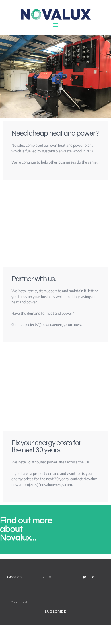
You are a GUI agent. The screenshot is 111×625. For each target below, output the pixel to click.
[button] (55, 24)
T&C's (46, 577)
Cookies (14, 577)
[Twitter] (84, 577)
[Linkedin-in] (93, 577)
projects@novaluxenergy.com (49, 324)
